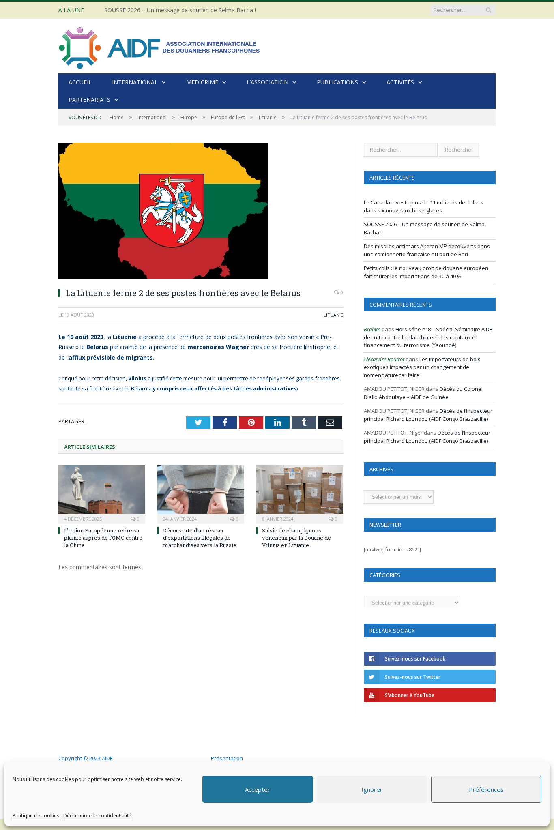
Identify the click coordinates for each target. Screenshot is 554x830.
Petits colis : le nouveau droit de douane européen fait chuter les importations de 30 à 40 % (426, 272)
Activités (400, 82)
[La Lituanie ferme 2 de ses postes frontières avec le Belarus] (200, 212)
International (135, 82)
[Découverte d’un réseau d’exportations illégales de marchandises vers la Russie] (200, 493)
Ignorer (371, 789)
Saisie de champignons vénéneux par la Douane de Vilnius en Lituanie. (296, 538)
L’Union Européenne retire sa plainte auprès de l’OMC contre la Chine (103, 538)
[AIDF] (159, 46)
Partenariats (89, 99)
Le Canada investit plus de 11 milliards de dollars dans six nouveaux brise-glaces (423, 206)
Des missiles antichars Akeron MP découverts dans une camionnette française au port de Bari (427, 250)
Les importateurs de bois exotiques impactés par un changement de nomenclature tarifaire (422, 367)
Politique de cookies (36, 815)
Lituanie (333, 315)
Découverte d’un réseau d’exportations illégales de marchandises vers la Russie (199, 538)
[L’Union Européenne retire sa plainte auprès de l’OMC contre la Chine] (101, 493)
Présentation (227, 758)
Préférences (486, 789)
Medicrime (202, 82)
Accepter (257, 789)
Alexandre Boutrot (384, 359)
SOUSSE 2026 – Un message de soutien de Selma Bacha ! (180, 10)
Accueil (80, 82)
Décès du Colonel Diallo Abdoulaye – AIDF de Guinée (423, 393)
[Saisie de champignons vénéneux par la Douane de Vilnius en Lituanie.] (299, 493)
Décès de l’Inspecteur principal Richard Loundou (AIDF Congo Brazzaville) (428, 415)
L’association (267, 82)
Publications (337, 82)
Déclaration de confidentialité (97, 815)
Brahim (372, 329)
